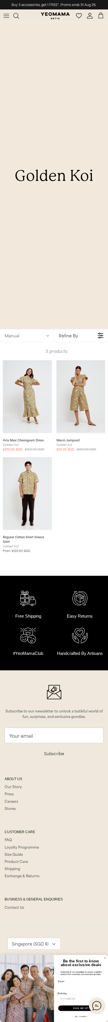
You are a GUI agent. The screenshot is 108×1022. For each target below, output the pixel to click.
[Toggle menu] (6, 15)
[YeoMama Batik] (55, 15)
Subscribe (54, 753)
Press (9, 793)
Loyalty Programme (22, 847)
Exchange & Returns (22, 875)
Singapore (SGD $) (30, 943)
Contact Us (14, 907)
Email (61, 981)
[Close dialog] (105, 958)
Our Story (13, 786)
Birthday (62, 993)
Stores (10, 808)
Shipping (12, 868)
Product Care (16, 861)
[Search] (19, 15)
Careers (11, 801)
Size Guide (14, 854)
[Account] (90, 15)
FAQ (8, 839)
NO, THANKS (81, 1016)
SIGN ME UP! (81, 1008)
